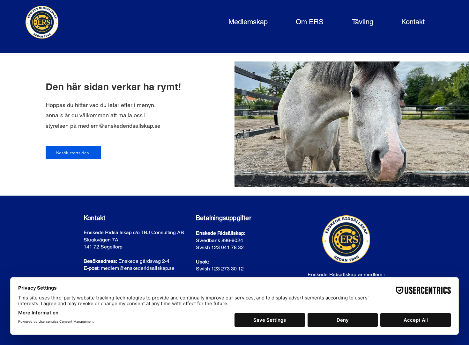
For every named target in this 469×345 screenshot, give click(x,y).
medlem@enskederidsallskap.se (119, 125)
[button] (238, 22)
